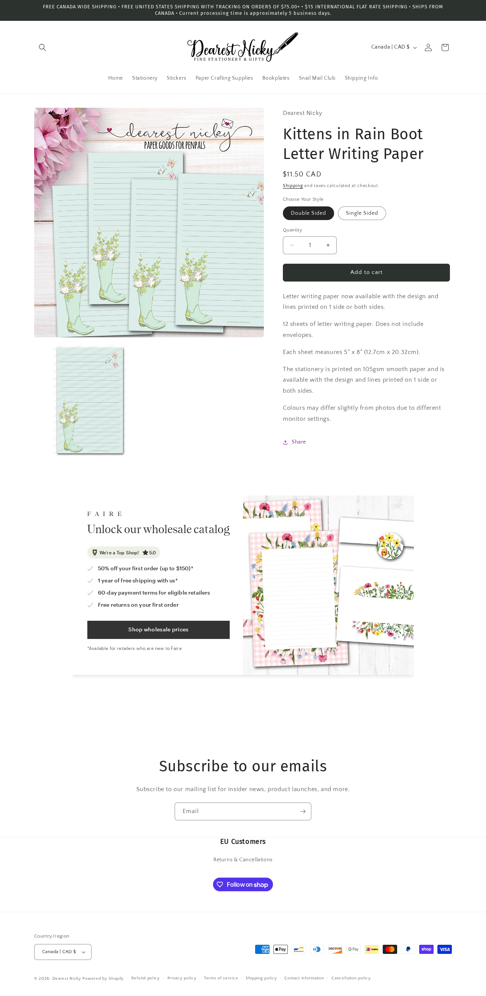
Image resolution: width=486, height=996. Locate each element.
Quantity (292, 230)
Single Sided (362, 213)
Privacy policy (182, 978)
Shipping (293, 185)
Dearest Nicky (66, 978)
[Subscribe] (302, 811)
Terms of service (221, 978)
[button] (42, 47)
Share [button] (299, 442)
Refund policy (145, 978)
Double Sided (308, 213)
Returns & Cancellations (243, 859)
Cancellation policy (351, 978)
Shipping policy (261, 978)
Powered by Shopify (103, 978)
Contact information (304, 978)
